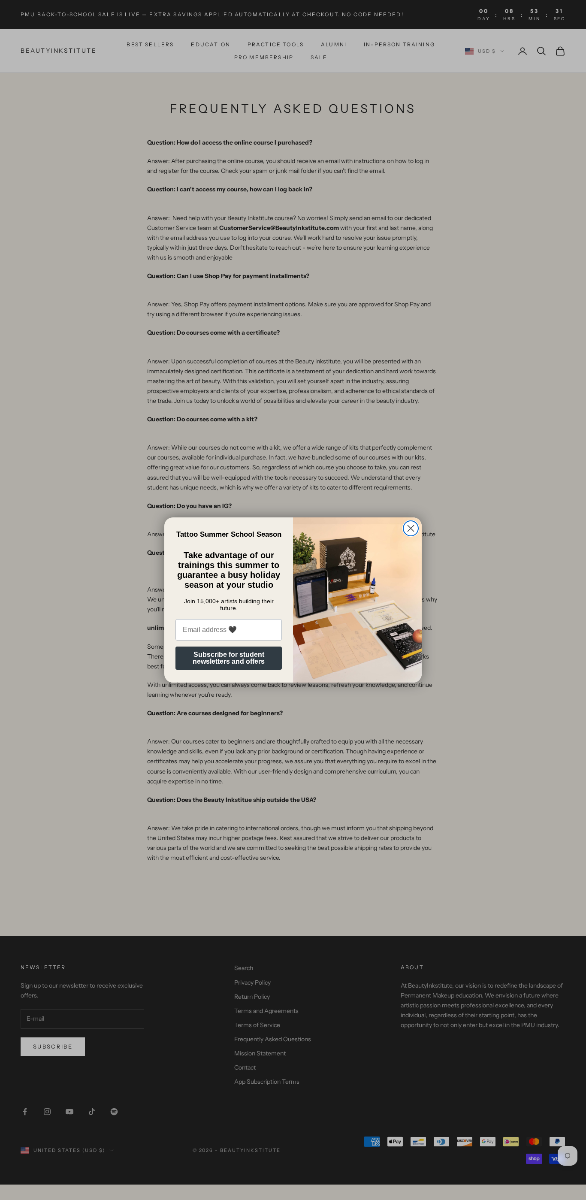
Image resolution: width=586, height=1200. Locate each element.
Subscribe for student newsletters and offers (229, 658)
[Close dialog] (410, 528)
